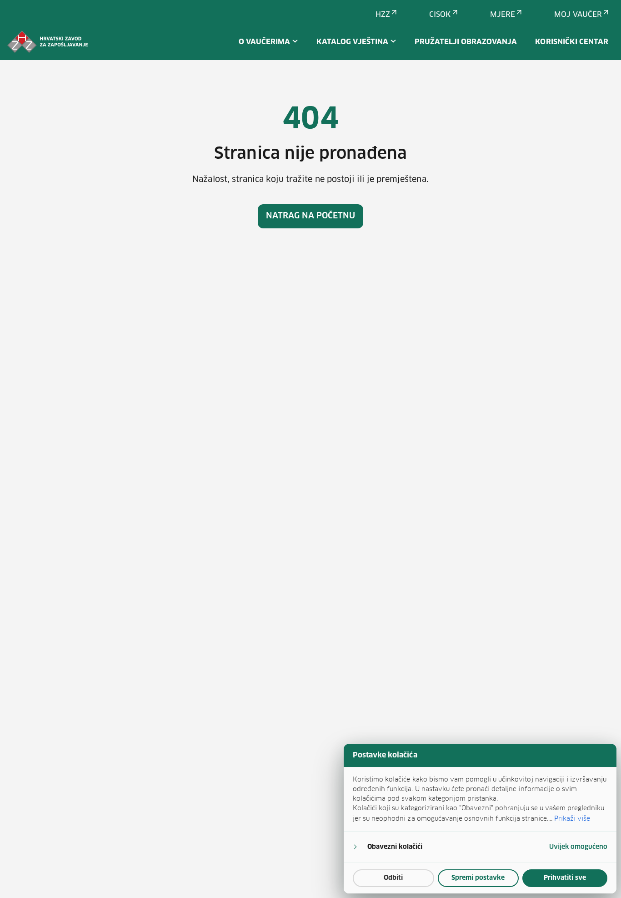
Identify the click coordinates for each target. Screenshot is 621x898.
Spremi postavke (478, 878)
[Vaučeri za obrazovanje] (47, 41)
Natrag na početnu (311, 216)
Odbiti (393, 878)
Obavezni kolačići (394, 847)
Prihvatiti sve (565, 878)
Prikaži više (572, 818)
